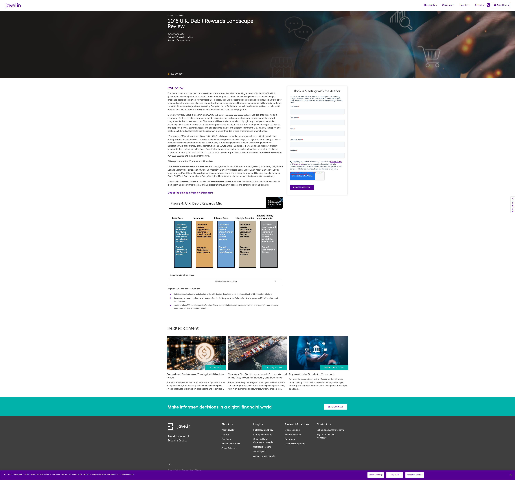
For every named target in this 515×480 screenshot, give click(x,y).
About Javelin (228, 430)
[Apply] (501, 10)
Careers (225, 435)
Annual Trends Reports (264, 456)
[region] (257, 475)
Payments (290, 439)
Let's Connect (335, 407)
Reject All (395, 475)
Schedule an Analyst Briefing (330, 430)
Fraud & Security (293, 435)
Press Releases (229, 448)
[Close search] (509, 10)
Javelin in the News (231, 444)
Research (179, 15)
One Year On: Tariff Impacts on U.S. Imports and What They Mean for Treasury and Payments (257, 376)
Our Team (226, 439)
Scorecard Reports (262, 447)
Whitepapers (259, 452)
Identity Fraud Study (263, 435)
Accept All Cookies (414, 475)
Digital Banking (292, 430)
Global (187, 40)
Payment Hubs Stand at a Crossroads (312, 374)
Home (170, 15)
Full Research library (263, 430)
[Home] (13, 5)
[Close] (511, 475)
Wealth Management (295, 444)
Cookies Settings (376, 475)
